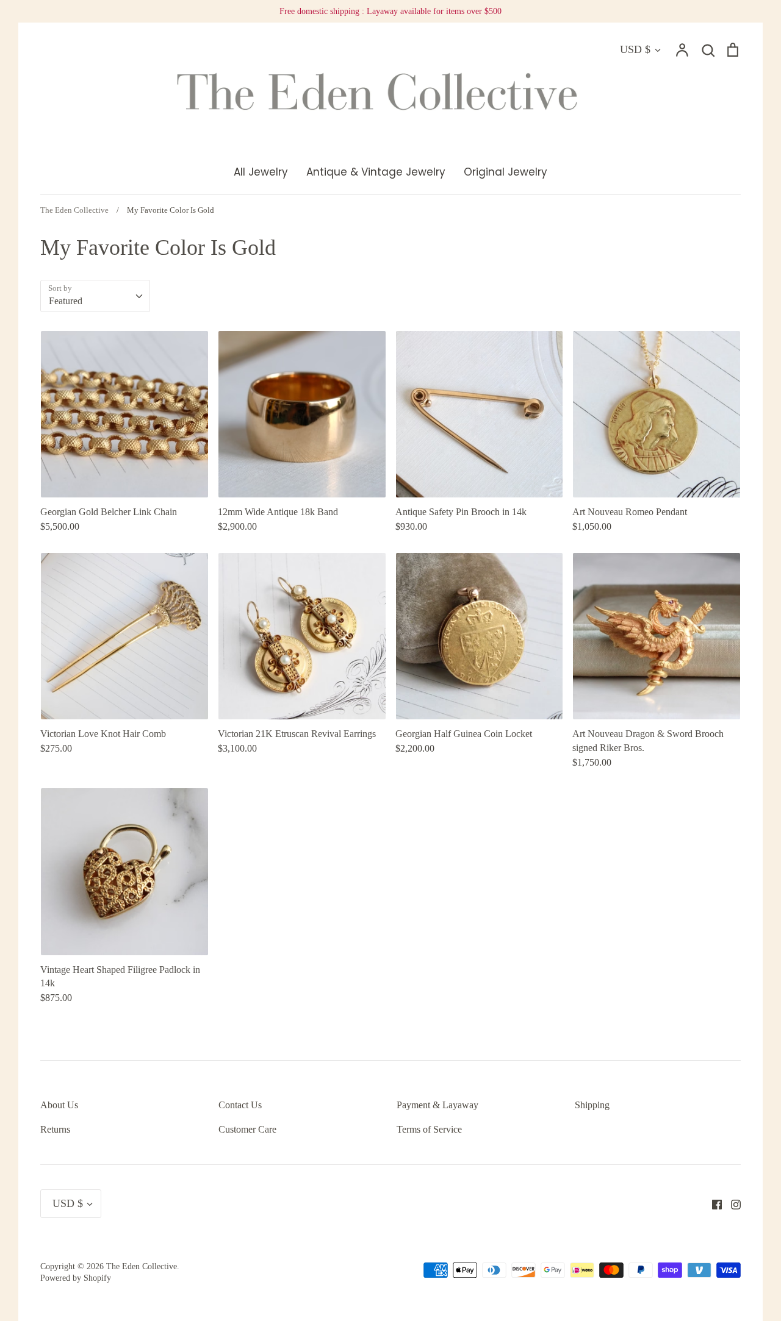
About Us (59, 1105)
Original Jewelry (505, 172)
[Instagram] (731, 1203)
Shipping (592, 1105)
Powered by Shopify (75, 1278)
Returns (55, 1129)
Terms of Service (429, 1129)
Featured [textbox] (65, 301)
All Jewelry (261, 172)
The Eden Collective (141, 1266)
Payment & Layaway (437, 1105)
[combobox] (95, 296)
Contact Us (240, 1105)
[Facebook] (712, 1203)
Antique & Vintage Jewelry (375, 172)
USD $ (635, 49)
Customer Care (247, 1129)
